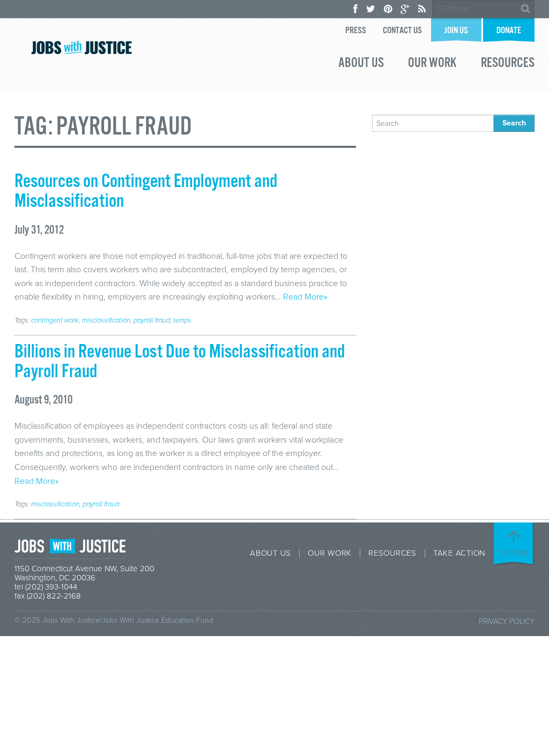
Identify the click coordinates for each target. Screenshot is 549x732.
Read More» (305, 297)
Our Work (432, 64)
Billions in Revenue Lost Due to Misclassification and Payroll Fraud (179, 362)
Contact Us (402, 30)
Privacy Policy (507, 621)
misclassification (106, 320)
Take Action (459, 553)
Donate (508, 30)
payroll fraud (151, 320)
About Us (361, 64)
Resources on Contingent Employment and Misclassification (145, 191)
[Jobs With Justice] (81, 47)
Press (355, 30)
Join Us (456, 30)
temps (182, 320)
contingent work (55, 320)
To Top (514, 553)
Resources (508, 64)
